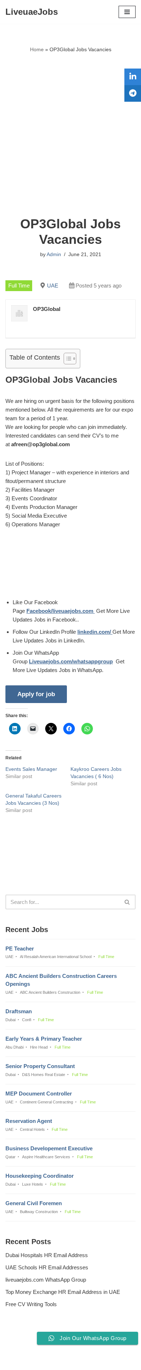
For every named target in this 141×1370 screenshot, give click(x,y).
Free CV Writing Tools (31, 1304)
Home (37, 49)
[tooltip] (132, 77)
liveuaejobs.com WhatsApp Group (45, 1280)
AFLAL (107, 1359)
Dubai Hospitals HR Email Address (46, 1255)
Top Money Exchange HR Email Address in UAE (62, 1292)
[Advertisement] (70, 135)
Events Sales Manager (31, 769)
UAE (52, 285)
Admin (54, 254)
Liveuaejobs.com (46, 1359)
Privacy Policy (24, 1345)
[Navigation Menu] (127, 12)
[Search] (127, 902)
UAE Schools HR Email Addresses (46, 1267)
